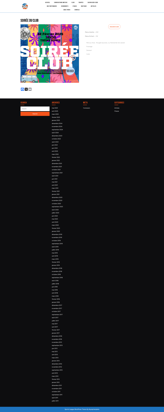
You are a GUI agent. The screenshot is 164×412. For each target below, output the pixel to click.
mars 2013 (55, 358)
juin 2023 (55, 145)
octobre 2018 (56, 274)
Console (77, 10)
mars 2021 (55, 188)
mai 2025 (55, 108)
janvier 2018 (56, 302)
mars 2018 (55, 296)
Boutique (84, 6)
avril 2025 (55, 111)
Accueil (47, 2)
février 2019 (56, 262)
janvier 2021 (56, 194)
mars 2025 (55, 114)
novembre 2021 (57, 166)
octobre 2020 (56, 203)
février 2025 (56, 117)
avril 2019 (55, 256)
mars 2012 (55, 376)
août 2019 (55, 247)
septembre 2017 (57, 314)
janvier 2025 (56, 120)
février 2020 (56, 228)
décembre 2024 (57, 123)
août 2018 (55, 280)
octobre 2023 (56, 139)
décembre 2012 (57, 364)
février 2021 (56, 191)
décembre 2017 (57, 305)
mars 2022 (55, 154)
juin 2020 (55, 216)
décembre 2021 (57, 163)
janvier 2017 (56, 333)
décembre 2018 (57, 268)
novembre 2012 (57, 367)
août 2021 (55, 176)
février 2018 (56, 299)
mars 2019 (55, 259)
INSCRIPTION (114, 26)
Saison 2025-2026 (93, 2)
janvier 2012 (56, 382)
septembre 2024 (57, 130)
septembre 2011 (57, 395)
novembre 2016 (57, 339)
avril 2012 (55, 373)
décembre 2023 (57, 136)
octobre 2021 (56, 170)
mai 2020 (55, 219)
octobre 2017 (56, 311)
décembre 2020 (57, 197)
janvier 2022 (56, 160)
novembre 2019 (57, 237)
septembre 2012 (57, 370)
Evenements (64, 6)
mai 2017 (55, 324)
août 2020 (55, 210)
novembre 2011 (57, 388)
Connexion (86, 108)
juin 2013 (54, 348)
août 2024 (55, 133)
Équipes (81, 2)
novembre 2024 (57, 126)
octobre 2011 (56, 391)
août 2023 (55, 142)
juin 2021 (54, 179)
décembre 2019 (57, 234)
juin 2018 (55, 287)
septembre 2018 (57, 277)
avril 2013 (55, 354)
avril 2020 (55, 222)
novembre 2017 (57, 308)
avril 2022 (55, 151)
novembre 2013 (57, 342)
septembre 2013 (57, 345)
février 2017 (56, 330)
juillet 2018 (55, 284)
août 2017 (55, 317)
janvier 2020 (56, 231)
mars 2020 (55, 225)
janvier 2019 (56, 265)
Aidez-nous (66, 10)
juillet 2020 (55, 213)
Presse (116, 111)
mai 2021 (55, 182)
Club (73, 2)
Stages (75, 6)
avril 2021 (55, 185)
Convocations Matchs (60, 2)
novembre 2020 (57, 200)
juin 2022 (55, 148)
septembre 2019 (57, 244)
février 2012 (56, 379)
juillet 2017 (55, 321)
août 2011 (55, 398)
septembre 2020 (57, 207)
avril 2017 (55, 327)
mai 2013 (55, 351)
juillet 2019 (55, 250)
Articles (93, 6)
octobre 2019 (56, 240)
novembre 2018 (57, 271)
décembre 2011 (57, 385)
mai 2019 (55, 253)
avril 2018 (55, 293)
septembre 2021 (57, 173)
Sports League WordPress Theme (75, 409)
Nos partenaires (52, 6)
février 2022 (56, 157)
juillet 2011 (55, 401)
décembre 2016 (57, 336)
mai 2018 (55, 290)
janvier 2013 (56, 361)
